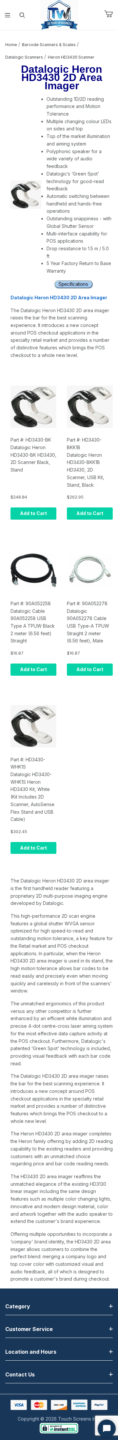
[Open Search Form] (22, 15)
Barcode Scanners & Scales (49, 44)
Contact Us (20, 1374)
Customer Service (29, 1329)
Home (11, 44)
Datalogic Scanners (24, 57)
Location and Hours (30, 1351)
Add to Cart (33, 513)
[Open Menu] (7, 15)
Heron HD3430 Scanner (71, 57)
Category (17, 1306)
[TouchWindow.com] (59, 14)
